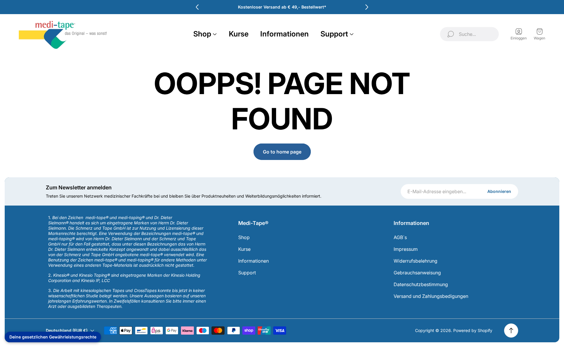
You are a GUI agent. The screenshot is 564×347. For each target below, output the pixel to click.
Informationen (253, 261)
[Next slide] (366, 7)
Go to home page (282, 152)
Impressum (406, 249)
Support (247, 273)
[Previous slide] (197, 7)
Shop (244, 237)
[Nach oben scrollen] (511, 330)
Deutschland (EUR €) (67, 330)
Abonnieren (499, 191)
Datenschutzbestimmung (421, 284)
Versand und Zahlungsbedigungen (431, 296)
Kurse (244, 249)
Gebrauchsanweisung (417, 273)
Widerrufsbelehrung (415, 261)
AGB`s (400, 237)
